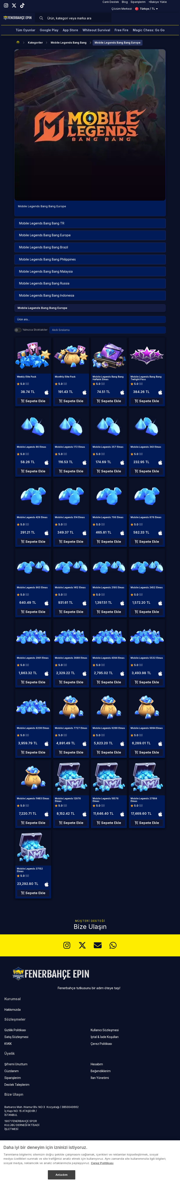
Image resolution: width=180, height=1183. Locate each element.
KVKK (8, 1043)
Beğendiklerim (101, 1071)
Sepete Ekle (35, 401)
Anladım (62, 1174)
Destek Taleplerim (16, 1084)
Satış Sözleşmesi (16, 1037)
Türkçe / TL (147, 8)
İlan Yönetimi (100, 1078)
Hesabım (97, 1064)
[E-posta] (97, 945)
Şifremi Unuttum (15, 1064)
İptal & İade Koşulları (105, 1037)
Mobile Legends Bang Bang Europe (117, 42)
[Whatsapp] (113, 945)
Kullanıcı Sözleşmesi (105, 1030)
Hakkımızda (12, 1009)
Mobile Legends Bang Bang (68, 42)
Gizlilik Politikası (15, 1030)
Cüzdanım (11, 1071)
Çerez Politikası (101, 1043)
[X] (82, 945)
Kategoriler (35, 42)
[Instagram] (67, 945)
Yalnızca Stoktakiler (34, 329)
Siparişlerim (12, 1078)
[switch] (18, 330)
